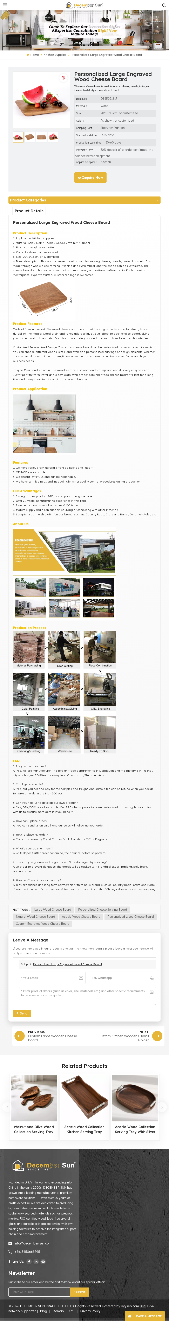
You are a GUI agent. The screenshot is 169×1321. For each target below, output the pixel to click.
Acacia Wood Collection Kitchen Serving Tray (84, 1129)
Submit (79, 1292)
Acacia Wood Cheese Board (81, 917)
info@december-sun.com (33, 1243)
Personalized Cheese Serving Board (102, 909)
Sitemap (58, 1311)
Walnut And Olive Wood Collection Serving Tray (34, 1129)
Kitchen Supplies (54, 55)
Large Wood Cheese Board (52, 909)
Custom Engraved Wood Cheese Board (42, 924)
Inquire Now (92, 177)
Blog (43, 1311)
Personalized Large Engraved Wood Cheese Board (67, 964)
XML (72, 1311)
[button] (162, 1107)
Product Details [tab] (29, 210)
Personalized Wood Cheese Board (130, 917)
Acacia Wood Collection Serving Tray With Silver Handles (135, 1129)
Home (34, 55)
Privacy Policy (90, 1311)
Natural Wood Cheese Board (35, 917)
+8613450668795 (27, 1252)
